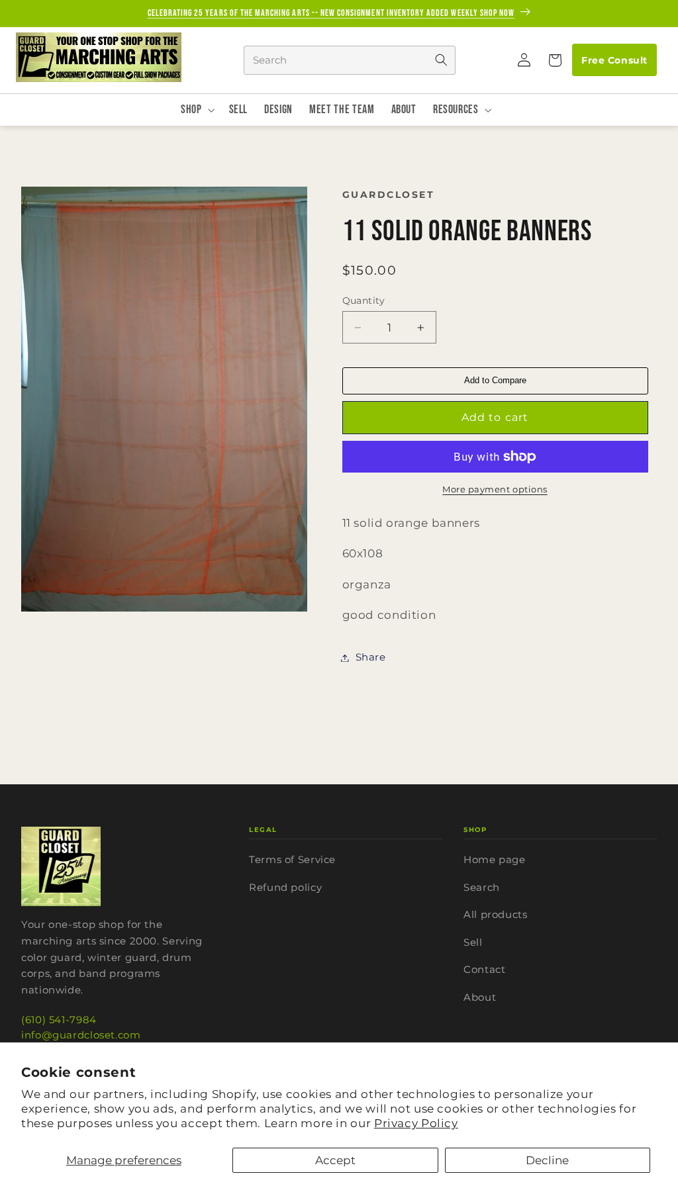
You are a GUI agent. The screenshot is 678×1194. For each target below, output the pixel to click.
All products (495, 914)
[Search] (441, 60)
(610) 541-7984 (59, 1020)
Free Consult (614, 60)
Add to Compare (495, 380)
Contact (484, 969)
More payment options (495, 489)
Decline (547, 1160)
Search (481, 887)
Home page (494, 859)
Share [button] (371, 657)
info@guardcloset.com (81, 1035)
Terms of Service (292, 859)
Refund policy (285, 887)
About (479, 997)
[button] (554, 60)
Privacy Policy (416, 1123)
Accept (335, 1160)
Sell (473, 942)
